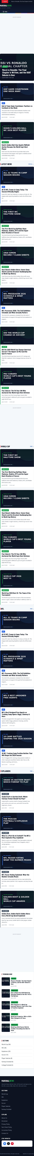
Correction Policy (7, 1130)
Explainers (5, 794)
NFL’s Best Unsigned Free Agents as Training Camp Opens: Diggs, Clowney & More (16, 714)
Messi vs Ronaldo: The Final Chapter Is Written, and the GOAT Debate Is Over (16, 72)
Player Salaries (6, 1058)
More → (32, 446)
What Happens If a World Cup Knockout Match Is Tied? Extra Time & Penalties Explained (21, 1006)
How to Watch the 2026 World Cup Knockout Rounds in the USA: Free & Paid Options (21, 994)
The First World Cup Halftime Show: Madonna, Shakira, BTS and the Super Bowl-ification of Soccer (15, 231)
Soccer (5, 66)
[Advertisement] (17, 35)
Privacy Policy (6, 1124)
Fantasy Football (6, 1062)
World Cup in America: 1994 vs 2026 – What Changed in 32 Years (21, 1017)
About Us (4, 1118)
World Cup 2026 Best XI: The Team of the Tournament (16, 594)
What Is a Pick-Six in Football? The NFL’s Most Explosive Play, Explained (16, 837)
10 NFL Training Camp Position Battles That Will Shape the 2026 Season (17, 754)
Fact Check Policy (7, 1127)
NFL (3, 103)
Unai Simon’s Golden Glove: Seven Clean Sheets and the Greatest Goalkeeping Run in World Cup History (16, 271)
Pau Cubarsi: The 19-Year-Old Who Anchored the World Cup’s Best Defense (16, 392)
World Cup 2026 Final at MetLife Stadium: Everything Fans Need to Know (20, 1028)
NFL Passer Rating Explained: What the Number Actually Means (15, 876)
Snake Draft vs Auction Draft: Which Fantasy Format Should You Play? (14, 797)
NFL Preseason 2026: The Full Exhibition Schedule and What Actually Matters (16, 312)
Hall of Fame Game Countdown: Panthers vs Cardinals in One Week (17, 107)
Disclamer (5, 1121)
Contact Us (5, 1133)
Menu (6, 11)
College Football (6, 1065)
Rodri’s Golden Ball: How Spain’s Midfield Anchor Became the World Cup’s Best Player (15, 147)
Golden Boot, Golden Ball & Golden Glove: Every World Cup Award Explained (16, 915)
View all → (31, 164)
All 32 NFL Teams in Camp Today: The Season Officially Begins (15, 190)
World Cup (5, 142)
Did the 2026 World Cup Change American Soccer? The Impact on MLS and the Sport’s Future (16, 351)
